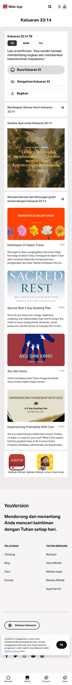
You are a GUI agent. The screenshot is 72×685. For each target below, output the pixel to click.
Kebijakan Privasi (12, 650)
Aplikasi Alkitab (16, 472)
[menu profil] (62, 6)
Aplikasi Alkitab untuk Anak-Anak (45, 472)
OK (61, 644)
